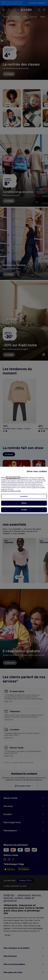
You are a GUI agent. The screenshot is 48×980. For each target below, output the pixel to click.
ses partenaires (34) (13, 477)
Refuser (24, 503)
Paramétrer (24, 496)
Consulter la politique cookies (11, 491)
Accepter (24, 510)
